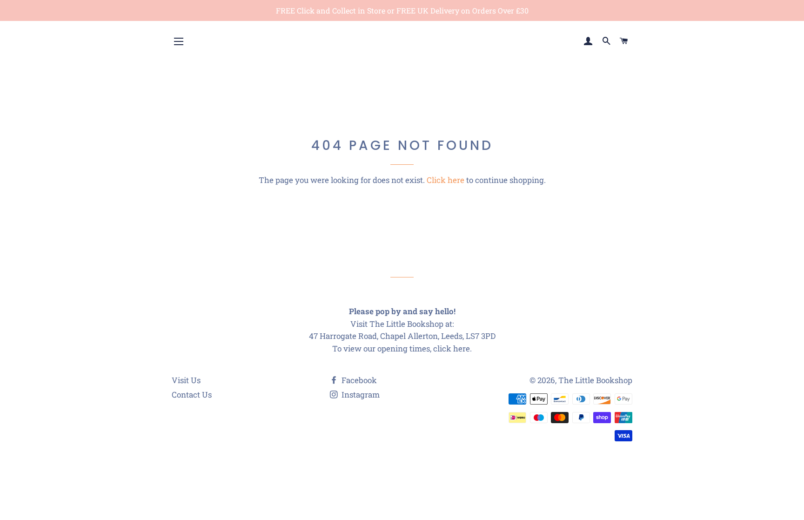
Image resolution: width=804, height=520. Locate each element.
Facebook (358, 380)
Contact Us (192, 394)
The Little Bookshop (595, 380)
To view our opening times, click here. (402, 348)
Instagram (360, 394)
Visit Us (186, 380)
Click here (445, 180)
